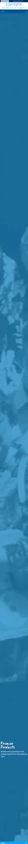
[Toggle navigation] (14, 11)
